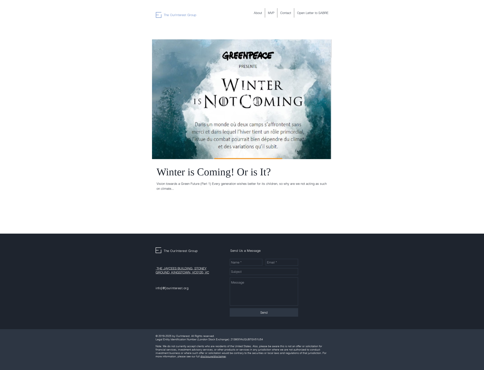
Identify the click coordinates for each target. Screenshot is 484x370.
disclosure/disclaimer (213, 356)
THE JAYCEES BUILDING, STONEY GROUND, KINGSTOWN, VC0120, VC (182, 270)
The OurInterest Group (180, 15)
